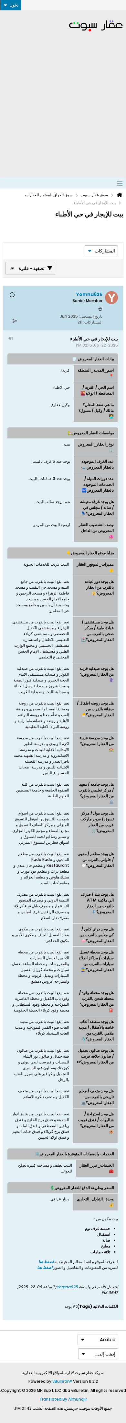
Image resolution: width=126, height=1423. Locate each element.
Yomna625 (67, 1287)
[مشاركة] (14, 320)
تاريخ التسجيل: (90, 316)
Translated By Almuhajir (63, 1399)
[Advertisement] (63, 110)
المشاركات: (92, 322)
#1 (10, 338)
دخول (14, 5)
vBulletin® (62, 1381)
